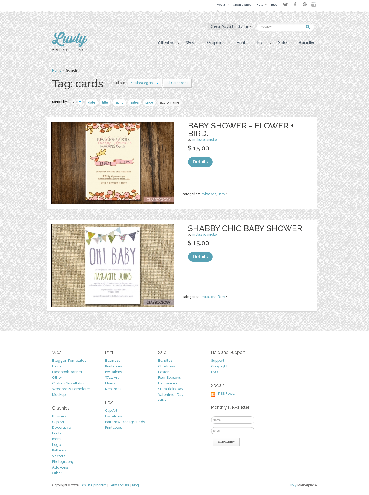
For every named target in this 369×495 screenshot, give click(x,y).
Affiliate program (93, 485)
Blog (135, 485)
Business (112, 360)
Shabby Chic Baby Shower (245, 228)
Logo (56, 445)
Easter (163, 372)
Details (200, 161)
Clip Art (58, 422)
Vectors (58, 456)
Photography (63, 462)
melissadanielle (204, 140)
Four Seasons (169, 378)
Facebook (295, 4)
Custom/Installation (69, 383)
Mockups (59, 395)
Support (217, 360)
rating (119, 102)
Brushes (59, 416)
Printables (113, 366)
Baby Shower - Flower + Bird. (241, 129)
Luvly (293, 485)
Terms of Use (119, 485)
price (149, 102)
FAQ (214, 372)
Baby (221, 194)
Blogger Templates (69, 360)
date (91, 102)
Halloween (167, 383)
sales (134, 102)
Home (57, 70)
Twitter (285, 4)
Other (57, 378)
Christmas (166, 366)
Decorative (61, 428)
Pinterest (304, 4)
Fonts (56, 433)
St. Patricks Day (170, 389)
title (105, 102)
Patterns (59, 450)
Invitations (208, 194)
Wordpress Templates (71, 389)
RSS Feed (226, 393)
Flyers (110, 383)
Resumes (113, 389)
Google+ (314, 4)
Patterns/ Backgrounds (125, 422)
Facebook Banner (67, 372)
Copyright (219, 366)
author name (169, 102)
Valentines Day (170, 395)
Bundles (165, 360)
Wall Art (112, 378)
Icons (56, 366)
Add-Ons (60, 467)
